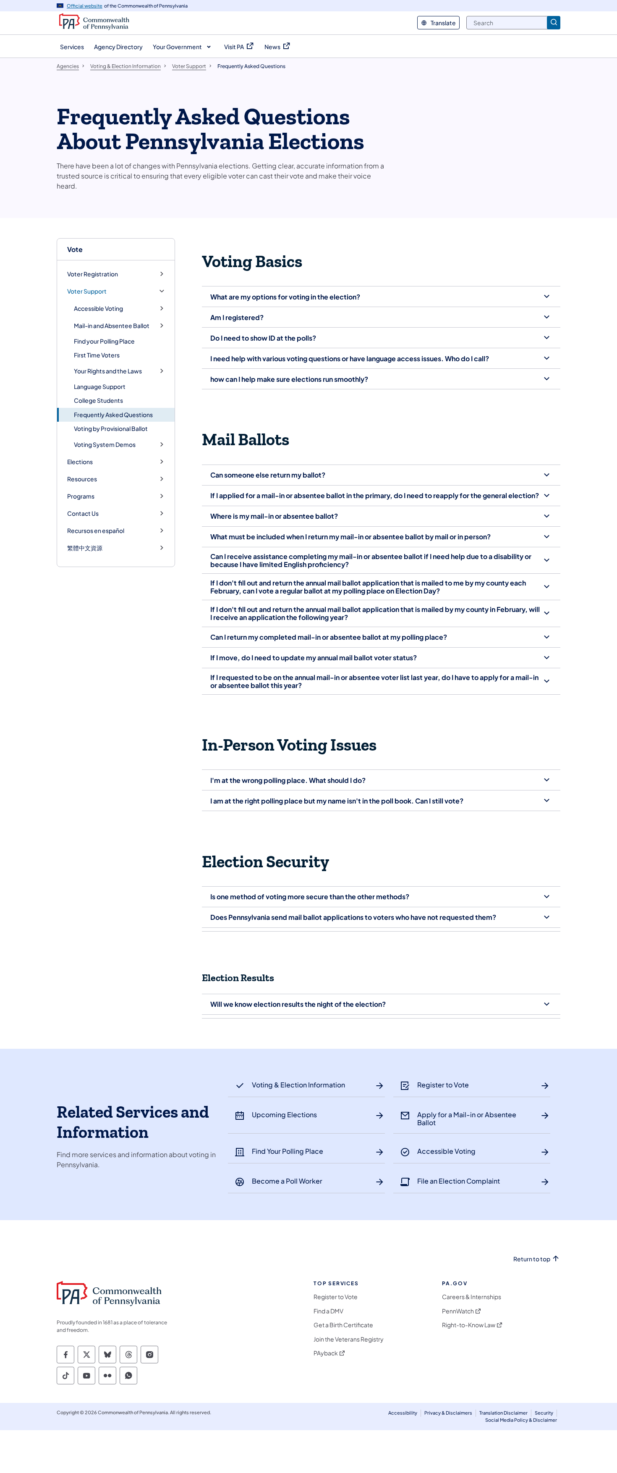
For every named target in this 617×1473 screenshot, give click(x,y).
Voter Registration (92, 274)
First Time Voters (97, 355)
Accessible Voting (98, 308)
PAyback (326, 1353)
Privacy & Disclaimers (448, 1412)
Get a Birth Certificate (343, 1325)
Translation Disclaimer (503, 1412)
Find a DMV (328, 1311)
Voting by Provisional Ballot (111, 428)
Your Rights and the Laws (108, 371)
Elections (80, 461)
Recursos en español (95, 530)
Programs (80, 496)
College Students (98, 400)
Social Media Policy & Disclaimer (521, 1420)
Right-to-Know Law (468, 1325)
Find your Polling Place (104, 341)
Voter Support (87, 291)
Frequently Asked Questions (113, 414)
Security (544, 1412)
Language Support (99, 386)
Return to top (531, 1259)
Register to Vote (336, 1296)
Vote (75, 249)
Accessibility (402, 1412)
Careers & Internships (471, 1296)
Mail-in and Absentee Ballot (111, 325)
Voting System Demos (105, 444)
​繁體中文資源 (84, 547)
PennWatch (458, 1311)
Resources (82, 479)
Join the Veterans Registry (349, 1339)
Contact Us (83, 513)
